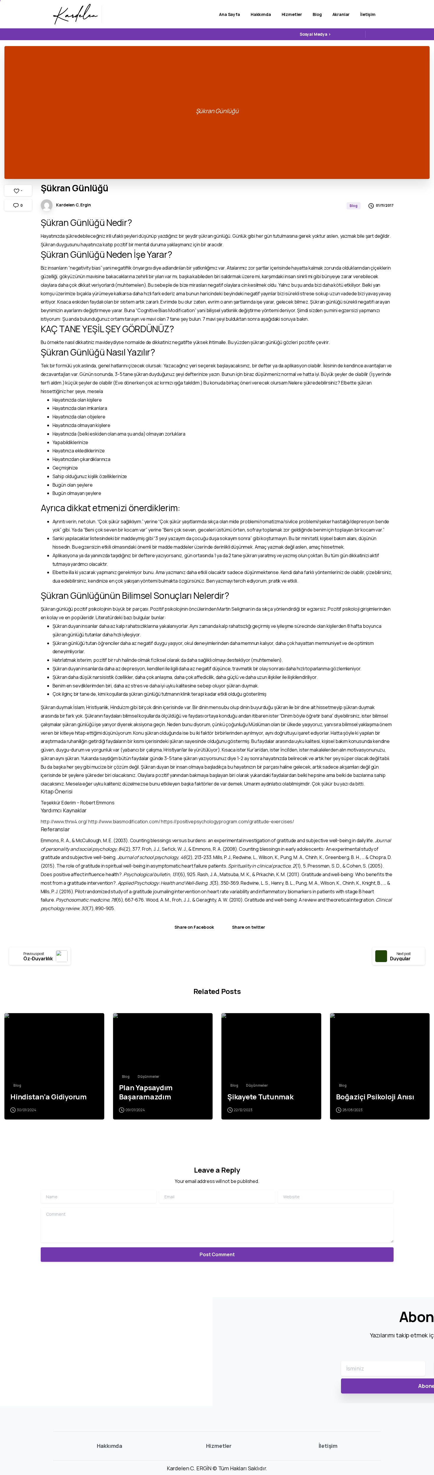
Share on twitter (248, 927)
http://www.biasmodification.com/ (124, 821)
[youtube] (347, 34)
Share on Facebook (194, 927)
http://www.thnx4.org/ (64, 821)
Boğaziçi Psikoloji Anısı (375, 1096)
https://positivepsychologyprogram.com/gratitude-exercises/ (227, 821)
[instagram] (356, 34)
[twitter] (339, 34)
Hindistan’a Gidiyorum (48, 1096)
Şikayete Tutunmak (260, 1096)
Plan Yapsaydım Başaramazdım (146, 1092)
